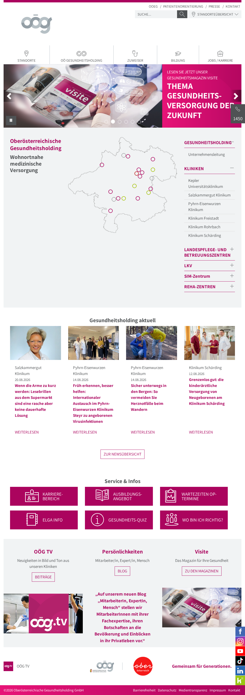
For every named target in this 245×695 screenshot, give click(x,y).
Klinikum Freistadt (203, 218)
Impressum (218, 690)
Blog (122, 571)
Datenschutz (167, 690)
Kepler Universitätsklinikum (205, 183)
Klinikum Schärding (204, 235)
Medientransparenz (193, 690)
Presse (214, 6)
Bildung (178, 60)
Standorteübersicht (215, 14)
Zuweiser (135, 60)
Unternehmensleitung (206, 154)
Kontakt (233, 6)
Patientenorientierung (183, 6)
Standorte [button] (26, 60)
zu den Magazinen (201, 571)
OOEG (153, 6)
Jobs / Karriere (220, 60)
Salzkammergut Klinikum (209, 195)
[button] (10, 96)
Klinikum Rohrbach (204, 226)
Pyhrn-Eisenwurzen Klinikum (204, 206)
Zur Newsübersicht (122, 454)
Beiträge (43, 577)
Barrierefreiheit (144, 690)
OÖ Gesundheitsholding (81, 60)
